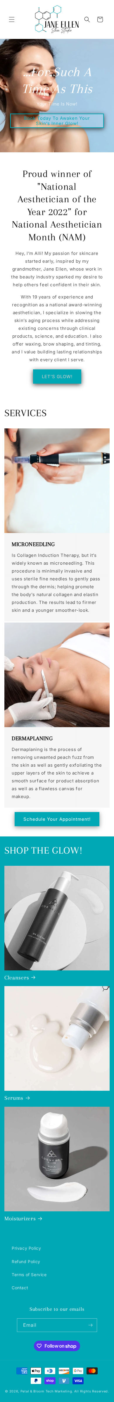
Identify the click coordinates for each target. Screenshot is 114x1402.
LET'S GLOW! (57, 376)
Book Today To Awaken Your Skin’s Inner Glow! (57, 120)
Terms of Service (29, 1274)
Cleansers (16, 977)
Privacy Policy (26, 1248)
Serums (13, 1098)
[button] (11, 19)
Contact (20, 1287)
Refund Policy (26, 1261)
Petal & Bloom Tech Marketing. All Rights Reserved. (64, 1391)
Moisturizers (20, 1218)
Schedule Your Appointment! (57, 819)
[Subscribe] (90, 1325)
